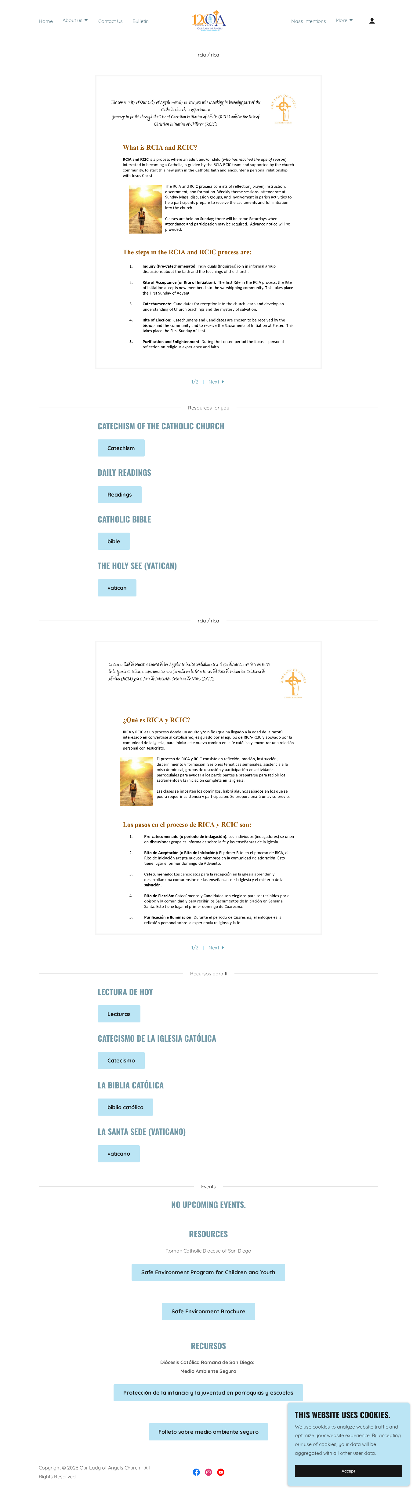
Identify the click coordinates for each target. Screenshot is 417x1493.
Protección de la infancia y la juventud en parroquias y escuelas (208, 1392)
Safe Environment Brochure (208, 1311)
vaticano (118, 1153)
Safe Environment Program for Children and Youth (208, 1272)
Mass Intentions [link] (308, 21)
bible (113, 541)
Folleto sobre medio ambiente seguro (208, 1431)
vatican (117, 587)
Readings (119, 494)
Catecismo (121, 1060)
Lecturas (119, 1014)
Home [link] (46, 21)
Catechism (121, 448)
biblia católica (125, 1107)
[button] (76, 21)
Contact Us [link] (110, 21)
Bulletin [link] (140, 21)
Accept (349, 1471)
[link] (208, 20)
